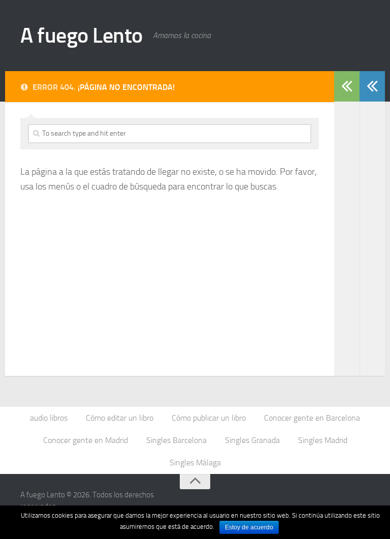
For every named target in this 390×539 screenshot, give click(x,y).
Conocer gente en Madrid (85, 440)
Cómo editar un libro (119, 418)
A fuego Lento (81, 35)
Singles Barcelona (176, 440)
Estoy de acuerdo (249, 527)
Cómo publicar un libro (209, 418)
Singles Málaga (195, 462)
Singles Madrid (322, 440)
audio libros (49, 418)
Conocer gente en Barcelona (312, 418)
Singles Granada (252, 440)
